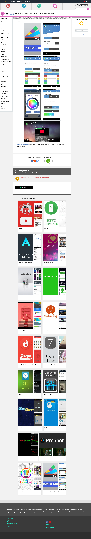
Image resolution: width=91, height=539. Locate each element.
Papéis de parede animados (12, 523)
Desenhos (3, 47)
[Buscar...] (88, 9)
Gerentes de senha (4, 64)
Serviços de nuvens (4, 96)
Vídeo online (3, 108)
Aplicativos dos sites (5, 37)
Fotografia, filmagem (5, 59)
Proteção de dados (4, 91)
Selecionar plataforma (81, 34)
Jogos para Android (10, 518)
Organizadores (3, 83)
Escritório (3, 25)
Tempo (2, 99)
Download (3, 52)
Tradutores (3, 103)
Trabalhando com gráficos (6, 33)
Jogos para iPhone (10, 520)
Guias (2, 68)
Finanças (3, 57)
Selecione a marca (49, 524)
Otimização (3, 84)
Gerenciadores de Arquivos (6, 61)
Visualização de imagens (5, 110)
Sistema (2, 32)
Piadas (2, 88)
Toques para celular (10, 521)
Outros (2, 30)
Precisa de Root (4, 89)
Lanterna (2, 71)
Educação (3, 23)
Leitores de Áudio (4, 74)
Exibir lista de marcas (81, 33)
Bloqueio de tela (4, 42)
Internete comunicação (5, 27)
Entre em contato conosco (50, 527)
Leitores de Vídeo (4, 76)
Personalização (4, 86)
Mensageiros (3, 79)
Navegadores (3, 81)
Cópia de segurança (4, 46)
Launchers (3, 73)
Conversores (3, 44)
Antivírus (2, 36)
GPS (2, 66)
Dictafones (3, 51)
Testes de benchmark (5, 101)
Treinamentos (3, 106)
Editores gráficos (4, 56)
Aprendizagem (3, 39)
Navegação (3, 28)
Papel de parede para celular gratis (13, 524)
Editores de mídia (4, 54)
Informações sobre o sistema (6, 69)
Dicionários (3, 49)
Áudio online (3, 41)
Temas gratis (9, 526)
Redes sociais (3, 93)
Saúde (2, 94)
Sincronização (3, 98)
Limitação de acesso (5, 78)
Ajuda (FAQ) (48, 529)
